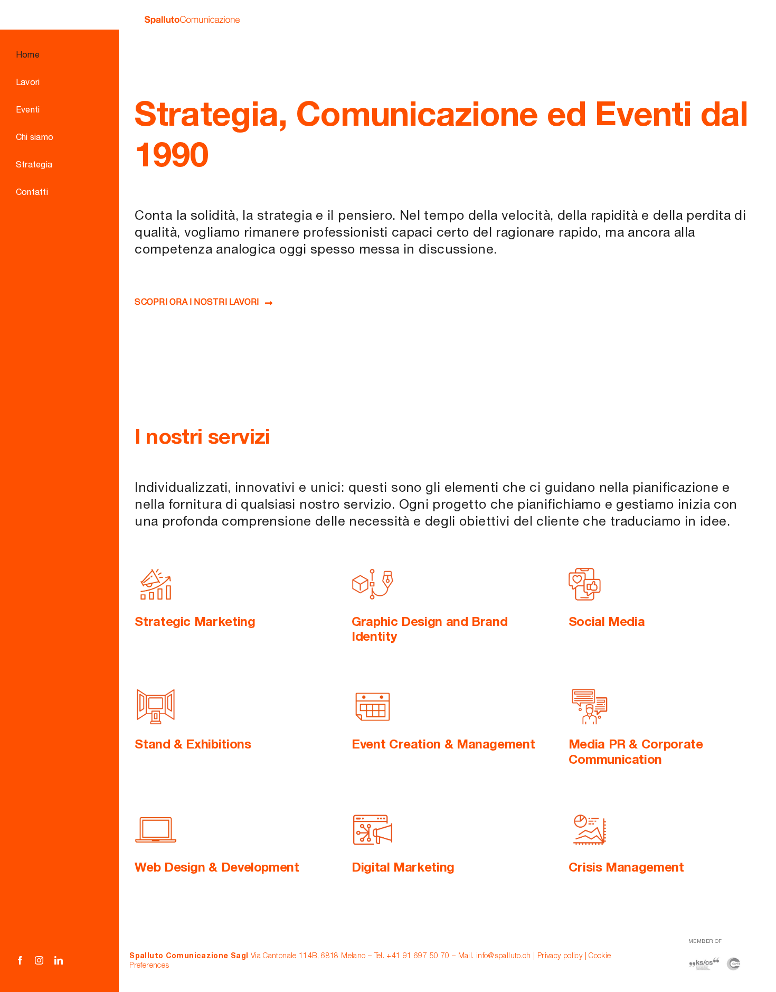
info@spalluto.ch (503, 956)
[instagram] (39, 960)
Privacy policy (559, 956)
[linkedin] (58, 960)
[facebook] (20, 960)
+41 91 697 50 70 (417, 956)
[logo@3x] (192, 22)
